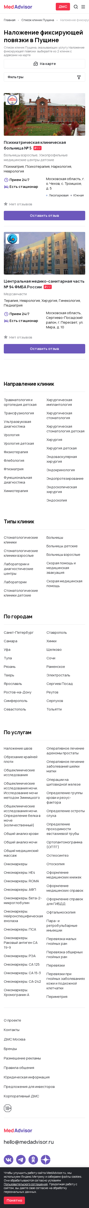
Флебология (14, 460)
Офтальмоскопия (61, 912)
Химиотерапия (16, 491)
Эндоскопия (57, 500)
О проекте (12, 1020)
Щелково (54, 649)
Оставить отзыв (44, 215)
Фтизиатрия (13, 469)
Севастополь (15, 709)
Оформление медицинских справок (65, 888)
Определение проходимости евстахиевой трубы (63, 829)
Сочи (51, 658)
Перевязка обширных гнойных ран (65, 954)
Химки (51, 641)
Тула (8, 658)
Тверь (9, 675)
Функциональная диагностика (18, 479)
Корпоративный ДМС (21, 1096)
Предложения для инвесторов (29, 1086)
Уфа (7, 649)
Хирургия (54, 439)
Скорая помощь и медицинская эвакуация (61, 568)
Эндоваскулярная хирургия (62, 459)
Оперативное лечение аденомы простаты (65, 750)
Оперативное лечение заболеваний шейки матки (65, 766)
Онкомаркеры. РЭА (20, 956)
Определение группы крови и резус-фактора (65, 798)
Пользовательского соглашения (26, 1184)
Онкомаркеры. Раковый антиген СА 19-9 (20, 943)
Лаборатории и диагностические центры (18, 569)
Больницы (55, 537)
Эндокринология (61, 470)
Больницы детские (62, 546)
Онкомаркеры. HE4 (19, 872)
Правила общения (19, 1067)
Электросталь (58, 675)
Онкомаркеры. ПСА (20, 929)
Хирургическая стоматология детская (65, 428)
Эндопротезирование (65, 478)
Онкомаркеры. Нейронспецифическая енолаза (23, 916)
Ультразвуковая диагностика (17, 424)
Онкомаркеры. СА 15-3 (22, 973)
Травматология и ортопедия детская (20, 402)
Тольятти (54, 709)
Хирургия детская (62, 448)
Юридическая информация (27, 1077)
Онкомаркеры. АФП (20, 889)
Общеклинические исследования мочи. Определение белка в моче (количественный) (22, 815)
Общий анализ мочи (20, 842)
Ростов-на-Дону (17, 692)
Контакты (11, 1029)
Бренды (10, 1048)
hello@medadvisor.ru (29, 1142)
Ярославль (13, 683)
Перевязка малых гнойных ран (61, 941)
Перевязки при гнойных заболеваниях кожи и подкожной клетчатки (66, 981)
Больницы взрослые (63, 554)
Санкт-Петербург (19, 632)
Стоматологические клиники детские (21, 592)
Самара (10, 641)
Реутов (52, 692)
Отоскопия (56, 864)
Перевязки (56, 965)
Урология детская (19, 443)
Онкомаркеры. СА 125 (22, 964)
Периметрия (57, 996)
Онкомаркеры (15, 864)
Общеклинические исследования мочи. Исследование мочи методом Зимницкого (22, 790)
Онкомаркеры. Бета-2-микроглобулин (23, 900)
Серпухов (55, 700)
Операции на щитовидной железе (64, 782)
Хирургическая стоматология (59, 415)
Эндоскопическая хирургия (62, 489)
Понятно (14, 1200)
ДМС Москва (14, 1039)
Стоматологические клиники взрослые (21, 553)
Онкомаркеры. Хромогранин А (16, 992)
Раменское (56, 666)
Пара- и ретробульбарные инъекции (62, 925)
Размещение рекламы (22, 1058)
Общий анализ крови (21, 833)
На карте (48, 63)
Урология (11, 435)
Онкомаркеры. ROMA (21, 881)
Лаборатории (15, 582)
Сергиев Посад (60, 683)
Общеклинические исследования (19, 772)
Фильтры (15, 77)
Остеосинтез (58, 855)
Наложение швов (18, 748)
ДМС (63, 6)
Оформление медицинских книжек (64, 874)
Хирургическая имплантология (59, 402)
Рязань (10, 666)
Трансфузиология (19, 413)
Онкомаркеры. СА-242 (22, 981)
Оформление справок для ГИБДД (65, 901)
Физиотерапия (16, 452)
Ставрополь (57, 632)
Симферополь (16, 700)
